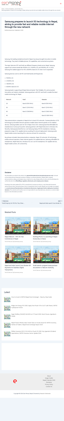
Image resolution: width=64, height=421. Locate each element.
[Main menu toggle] (60, 3)
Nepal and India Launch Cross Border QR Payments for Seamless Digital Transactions (18, 268)
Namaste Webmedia (45, 393)
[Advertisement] (32, 44)
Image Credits (49, 378)
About (49, 376)
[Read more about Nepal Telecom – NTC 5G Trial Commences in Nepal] (18, 225)
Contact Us (49, 386)
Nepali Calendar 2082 (49, 380)
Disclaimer (49, 382)
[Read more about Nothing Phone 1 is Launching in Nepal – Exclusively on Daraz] (46, 225)
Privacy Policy (49, 384)
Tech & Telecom (8, 241)
